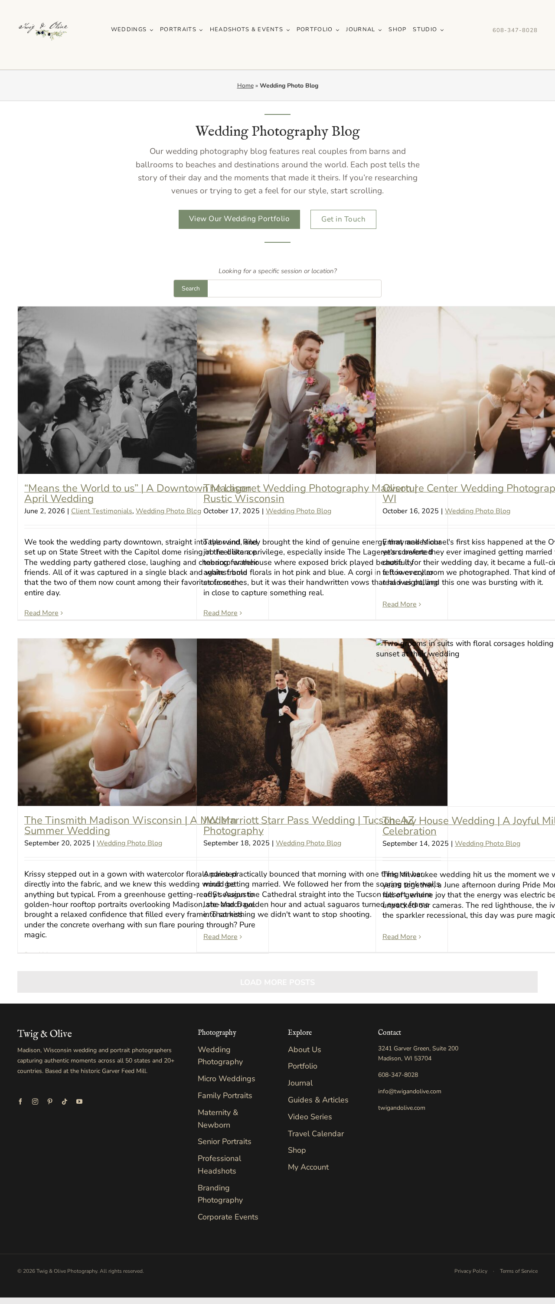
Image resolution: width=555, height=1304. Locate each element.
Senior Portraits (224, 1141)
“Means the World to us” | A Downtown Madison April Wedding (137, 493)
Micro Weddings (226, 1078)
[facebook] (20, 1102)
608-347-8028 (515, 30)
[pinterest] (50, 1102)
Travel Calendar (316, 1133)
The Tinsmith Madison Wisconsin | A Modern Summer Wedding (130, 825)
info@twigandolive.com (409, 1091)
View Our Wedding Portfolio (239, 219)
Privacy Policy (470, 1271)
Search (191, 288)
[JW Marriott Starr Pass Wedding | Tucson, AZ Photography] (322, 722)
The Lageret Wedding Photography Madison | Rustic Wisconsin (310, 493)
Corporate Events (228, 1217)
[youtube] (79, 1102)
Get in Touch (343, 219)
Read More (41, 613)
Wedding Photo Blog (168, 511)
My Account (308, 1167)
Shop (297, 1150)
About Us (304, 1049)
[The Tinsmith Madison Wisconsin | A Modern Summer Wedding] (143, 722)
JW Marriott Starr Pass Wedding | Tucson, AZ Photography (308, 825)
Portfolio (302, 1066)
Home (245, 86)
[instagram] (35, 1102)
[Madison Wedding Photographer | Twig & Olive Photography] (43, 8)
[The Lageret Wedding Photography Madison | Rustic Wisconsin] (322, 389)
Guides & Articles (318, 1100)
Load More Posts (277, 982)
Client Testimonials (101, 511)
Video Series (310, 1117)
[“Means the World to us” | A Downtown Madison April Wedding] (143, 389)
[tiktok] (65, 1102)
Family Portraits (225, 1095)
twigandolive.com (401, 1108)
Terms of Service (519, 1271)
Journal (300, 1083)
